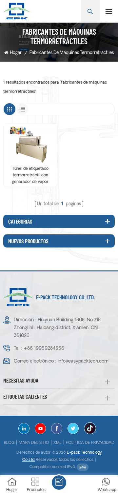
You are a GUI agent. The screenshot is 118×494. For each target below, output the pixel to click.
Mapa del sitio (34, 443)
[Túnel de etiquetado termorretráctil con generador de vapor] (30, 144)
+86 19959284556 (44, 348)
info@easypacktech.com (83, 361)
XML (57, 443)
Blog (9, 443)
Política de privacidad (90, 443)
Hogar (16, 53)
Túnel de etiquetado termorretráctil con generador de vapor (30, 175)
